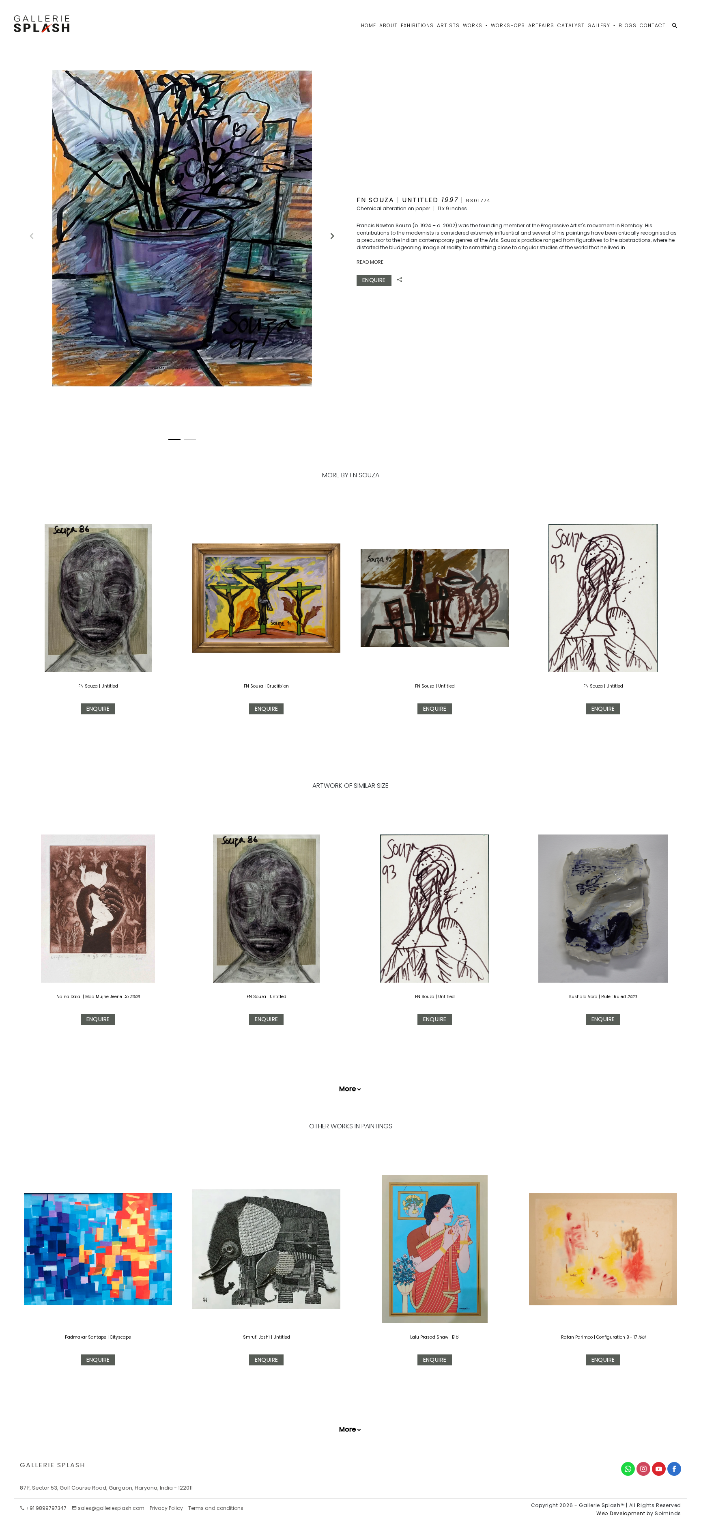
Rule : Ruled (613, 997)
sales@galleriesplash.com (111, 1508)
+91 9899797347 (46, 1508)
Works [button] (473, 25)
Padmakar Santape (86, 1337)
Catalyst (571, 25)
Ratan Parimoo (577, 1337)
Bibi (456, 1337)
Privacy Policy (166, 1508)
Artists (448, 25)
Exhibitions (417, 25)
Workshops (508, 25)
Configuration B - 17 (617, 1337)
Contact (653, 25)
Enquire (374, 280)
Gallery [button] (600, 25)
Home (368, 25)
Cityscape (120, 1337)
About (388, 25)
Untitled (109, 686)
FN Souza (88, 686)
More (347, 1088)
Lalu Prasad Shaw (429, 1337)
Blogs (627, 25)
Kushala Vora (583, 997)
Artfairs (541, 25)
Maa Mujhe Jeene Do (107, 997)
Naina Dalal (69, 997)
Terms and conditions (215, 1508)
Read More (370, 262)
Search (605, 58)
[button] (328, 232)
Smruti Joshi (257, 1337)
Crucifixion (278, 686)
